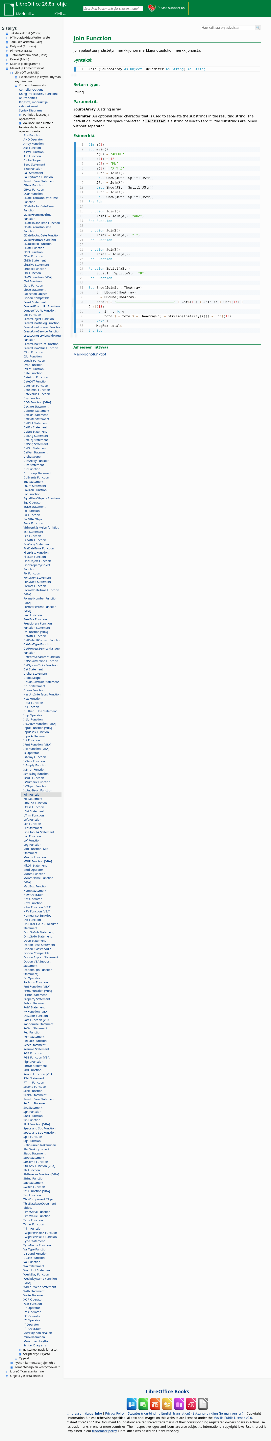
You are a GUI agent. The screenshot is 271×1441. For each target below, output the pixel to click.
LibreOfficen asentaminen (27, 1371)
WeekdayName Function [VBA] (40, 1280)
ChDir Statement (34, 260)
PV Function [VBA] (35, 1011)
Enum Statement (34, 486)
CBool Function (33, 185)
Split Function (32, 1137)
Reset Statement (34, 1045)
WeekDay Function (36, 1274)
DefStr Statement (35, 448)
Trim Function (32, 1228)
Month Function (34, 874)
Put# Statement (34, 1007)
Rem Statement (33, 1036)
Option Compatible (36, 298)
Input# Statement (35, 736)
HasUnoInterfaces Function (42, 694)
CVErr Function (33, 369)
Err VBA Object (33, 519)
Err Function (31, 515)
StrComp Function (35, 1162)
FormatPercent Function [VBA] (39, 609)
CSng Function (33, 352)
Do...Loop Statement (37, 473)
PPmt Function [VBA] (37, 991)
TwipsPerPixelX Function (40, 1233)
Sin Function (31, 1120)
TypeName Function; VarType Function (37, 1247)
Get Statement (33, 669)
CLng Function (33, 285)
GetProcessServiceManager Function (42, 650)
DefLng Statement (35, 436)
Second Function (34, 1086)
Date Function (32, 373)
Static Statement (34, 1153)
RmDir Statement (35, 1066)
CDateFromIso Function (39, 239)
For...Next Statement (37, 577)
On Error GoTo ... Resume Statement (40, 926)
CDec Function (33, 256)
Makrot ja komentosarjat (27, 68)
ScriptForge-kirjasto (36, 1354)
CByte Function (33, 189)
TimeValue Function (36, 1216)
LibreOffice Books (167, 1391)
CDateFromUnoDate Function (37, 229)
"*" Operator (32, 1312)
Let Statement (32, 828)
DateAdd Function (35, 377)
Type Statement (34, 1241)
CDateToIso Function (37, 244)
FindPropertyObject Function (36, 567)
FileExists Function (36, 552)
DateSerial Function (36, 390)
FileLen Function (34, 557)
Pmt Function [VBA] (36, 986)
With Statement (33, 1291)
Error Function (33, 523)
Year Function (32, 1303)
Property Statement (36, 999)
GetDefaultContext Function (42, 640)
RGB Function (32, 1053)
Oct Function (32, 920)
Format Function (34, 586)
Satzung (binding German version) (218, 1413)
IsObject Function (35, 786)
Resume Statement (36, 1049)
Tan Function (32, 1195)
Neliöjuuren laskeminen (39, 1145)
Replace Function (35, 1041)
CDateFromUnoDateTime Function (40, 200)
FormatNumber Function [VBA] (40, 600)
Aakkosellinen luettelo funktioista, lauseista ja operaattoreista (36, 127)
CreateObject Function (38, 319)
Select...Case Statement (39, 181)
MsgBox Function (35, 886)
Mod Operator (33, 870)
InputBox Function (36, 732)
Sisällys (9, 28)
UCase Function (34, 1258)
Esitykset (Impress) (23, 46)
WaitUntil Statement (37, 1270)
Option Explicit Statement (40, 957)
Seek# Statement (34, 1095)
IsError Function (34, 769)
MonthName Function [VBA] (38, 880)
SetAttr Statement (35, 1103)
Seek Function (32, 1091)
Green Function (33, 690)
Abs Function (32, 135)
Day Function (32, 398)
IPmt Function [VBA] (37, 744)
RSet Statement (33, 1078)
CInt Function (32, 281)
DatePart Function (35, 385)
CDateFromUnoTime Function (37, 216)
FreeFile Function (35, 619)
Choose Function (34, 269)
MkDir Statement (35, 865)
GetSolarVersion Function (40, 661)
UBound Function (35, 1253)
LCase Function (33, 807)
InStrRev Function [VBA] (39, 723)
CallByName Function (38, 177)
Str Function (31, 1170)
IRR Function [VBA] (36, 749)
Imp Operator (32, 715)
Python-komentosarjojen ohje (34, 1362)
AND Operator (33, 139)
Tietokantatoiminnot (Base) (28, 55)
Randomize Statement (38, 1024)
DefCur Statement (35, 415)
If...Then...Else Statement (40, 711)
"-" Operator (31, 1308)
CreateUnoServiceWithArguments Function (42, 337)
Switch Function (34, 1187)
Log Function (32, 844)
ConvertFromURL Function (41, 306)
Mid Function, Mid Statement (35, 851)
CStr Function (32, 356)
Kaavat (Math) (19, 59)
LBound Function (35, 803)
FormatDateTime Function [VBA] (41, 592)
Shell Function (33, 1116)
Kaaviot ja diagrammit (25, 64)
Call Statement (33, 173)
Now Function (32, 903)
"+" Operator (32, 1316)
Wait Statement (33, 1266)
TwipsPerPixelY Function (40, 1237)
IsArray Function (34, 757)
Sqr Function (32, 1141)
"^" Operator (32, 1329)
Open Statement (34, 940)
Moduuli (23, 13)
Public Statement (34, 1003)
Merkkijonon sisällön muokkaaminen (37, 1335)
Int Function (31, 740)
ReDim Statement (35, 1028)
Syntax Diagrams (30, 110)
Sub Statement (33, 1182)
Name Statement (34, 890)
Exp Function (32, 536)
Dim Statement (33, 465)
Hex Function (32, 698)
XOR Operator (33, 1299)
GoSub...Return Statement (41, 682)
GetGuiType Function (37, 644)
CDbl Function (33, 252)
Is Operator (31, 753)
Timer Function (33, 1224)
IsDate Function (34, 761)
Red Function (32, 1032)
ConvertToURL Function (39, 310)
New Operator (33, 895)
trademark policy (104, 1431)
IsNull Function (33, 778)
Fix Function (31, 573)
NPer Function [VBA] (37, 907)
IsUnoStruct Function (37, 790)
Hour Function (33, 703)
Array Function (33, 143)
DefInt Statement (35, 431)
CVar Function (32, 365)
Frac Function (32, 615)
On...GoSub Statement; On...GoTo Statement (38, 934)
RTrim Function (33, 1082)
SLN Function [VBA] (36, 1124)
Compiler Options (31, 89)
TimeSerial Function (36, 1212)
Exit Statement (33, 532)
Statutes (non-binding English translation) (159, 1413)
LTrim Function (33, 815)
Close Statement (34, 289)
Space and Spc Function (39, 1128)
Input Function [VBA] (37, 728)
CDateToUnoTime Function (41, 223)
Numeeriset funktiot (37, 915)
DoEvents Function (36, 477)
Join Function (32, 794)
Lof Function (31, 840)
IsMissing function (36, 774)
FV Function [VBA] (35, 632)
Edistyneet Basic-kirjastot (40, 1349)
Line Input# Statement (38, 832)
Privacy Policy (115, 1413)
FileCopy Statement (36, 544)
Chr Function (32, 273)
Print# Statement (35, 995)
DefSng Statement (35, 444)
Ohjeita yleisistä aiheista (26, 1376)
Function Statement (36, 627)
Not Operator (32, 899)
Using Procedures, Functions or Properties (38, 96)
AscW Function (33, 152)
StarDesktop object (36, 1149)
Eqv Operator (32, 502)
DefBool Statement (36, 411)
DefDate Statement (36, 419)
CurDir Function (34, 360)
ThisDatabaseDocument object (39, 1205)
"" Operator (31, 1324)
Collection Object (35, 294)
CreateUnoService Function (41, 331)
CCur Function (33, 194)
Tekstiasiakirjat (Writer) (25, 33)
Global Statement (35, 673)
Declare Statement (35, 406)
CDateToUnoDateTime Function (38, 208)
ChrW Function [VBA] (37, 277)
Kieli (58, 13)
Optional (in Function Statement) (37, 972)
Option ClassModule (37, 949)
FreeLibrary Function (37, 623)
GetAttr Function (34, 636)
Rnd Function (32, 1070)
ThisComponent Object (39, 1199)
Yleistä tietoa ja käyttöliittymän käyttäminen (38, 79)
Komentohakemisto (32, 85)
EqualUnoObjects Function (41, 498)
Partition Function (35, 982)
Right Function (33, 1061)
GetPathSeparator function (41, 657)
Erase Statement (34, 506)
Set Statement (32, 1107)
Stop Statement (33, 1157)
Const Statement (34, 302)
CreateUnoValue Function (40, 348)
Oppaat (24, 1358)
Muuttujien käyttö (35, 1341)
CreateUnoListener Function (42, 327)
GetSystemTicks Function (40, 665)
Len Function (32, 824)
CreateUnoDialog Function (41, 323)
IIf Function (31, 707)
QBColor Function (35, 1016)
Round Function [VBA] (38, 1074)
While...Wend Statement (39, 1287)
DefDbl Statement (35, 423)
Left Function (32, 819)
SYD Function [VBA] (36, 1191)
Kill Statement (32, 799)
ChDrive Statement (36, 264)
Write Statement (34, 1295)
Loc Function (32, 836)
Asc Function (32, 148)
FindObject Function (37, 561)
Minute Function (34, 857)
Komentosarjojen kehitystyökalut (37, 1367)
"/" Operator (31, 1320)
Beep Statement (34, 164)
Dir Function (31, 469)
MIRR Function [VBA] (37, 861)
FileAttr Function (34, 540)
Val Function (31, 1262)
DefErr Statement (35, 427)
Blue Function (32, 168)
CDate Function (33, 248)
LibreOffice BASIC (26, 72)
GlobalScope (31, 160)
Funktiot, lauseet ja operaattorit (34, 116)
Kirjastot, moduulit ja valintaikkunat (33, 104)
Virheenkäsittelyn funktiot (41, 527)
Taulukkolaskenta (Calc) (26, 42)
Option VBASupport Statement (36, 963)
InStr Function (33, 719)
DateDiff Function (35, 381)
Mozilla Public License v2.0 (232, 1418)
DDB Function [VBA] (37, 402)
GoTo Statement (34, 686)
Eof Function (31, 494)
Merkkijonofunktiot (89, 354)
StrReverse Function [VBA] (41, 1174)
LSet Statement (33, 811)
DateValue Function (36, 394)
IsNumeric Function (36, 782)
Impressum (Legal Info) (84, 1413)
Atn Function (32, 156)
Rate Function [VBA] (37, 1020)
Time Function (33, 1220)
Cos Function (32, 315)
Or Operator (31, 978)
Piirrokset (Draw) (21, 50)
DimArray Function (36, 461)
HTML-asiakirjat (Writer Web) (30, 37)
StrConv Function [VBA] (39, 1166)
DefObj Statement (35, 440)
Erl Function (31, 511)
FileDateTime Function (38, 548)
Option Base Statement (39, 945)
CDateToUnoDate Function (41, 235)
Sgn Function (32, 1112)
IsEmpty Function (35, 765)
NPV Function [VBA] (36, 911)
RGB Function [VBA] (37, 1057)
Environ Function (35, 490)
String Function (33, 1178)
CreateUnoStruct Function (41, 344)
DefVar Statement (35, 452)
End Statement (33, 481)
